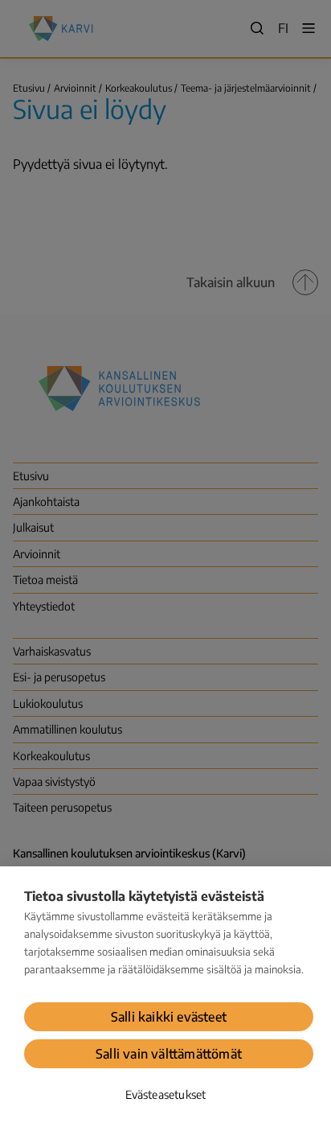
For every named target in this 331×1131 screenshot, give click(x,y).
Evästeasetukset (165, 1094)
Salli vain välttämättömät (169, 1054)
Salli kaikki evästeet (169, 1017)
